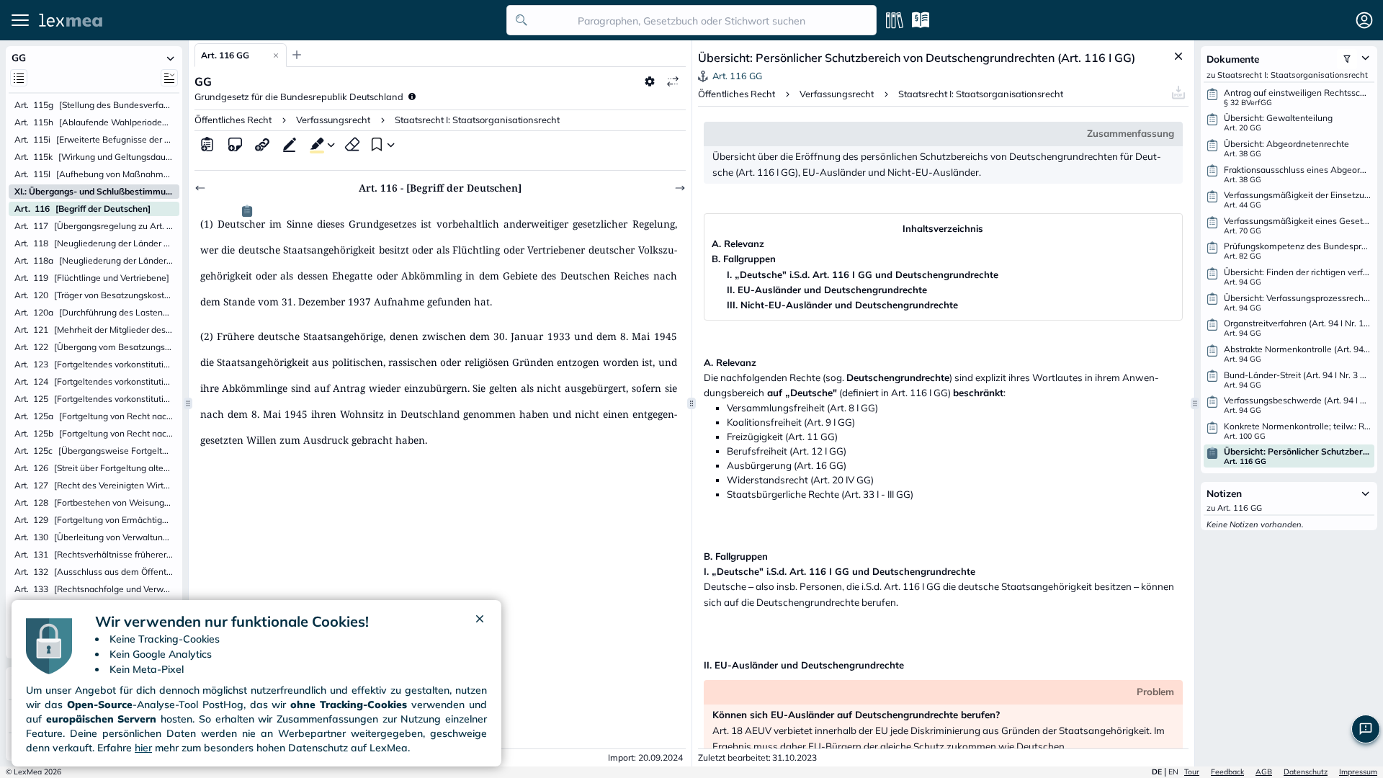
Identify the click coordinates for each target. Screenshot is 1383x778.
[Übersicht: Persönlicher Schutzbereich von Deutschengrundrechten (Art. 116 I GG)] (247, 211)
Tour (1191, 772)
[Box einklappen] (170, 57)
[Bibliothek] (895, 20)
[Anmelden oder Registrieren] (1364, 20)
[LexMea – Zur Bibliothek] (268, 20)
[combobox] (691, 20)
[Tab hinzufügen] (297, 55)
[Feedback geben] (1365, 729)
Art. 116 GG (225, 55)
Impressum (1358, 772)
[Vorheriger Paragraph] (200, 188)
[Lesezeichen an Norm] (375, 144)
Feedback (1227, 772)
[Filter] (1347, 59)
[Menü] (20, 20)
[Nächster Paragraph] (680, 188)
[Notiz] (235, 144)
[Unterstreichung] (290, 144)
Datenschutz (1306, 772)
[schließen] (480, 622)
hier (143, 747)
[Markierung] (314, 144)
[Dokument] (207, 144)
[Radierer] (352, 144)
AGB (1264, 772)
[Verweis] (262, 144)
